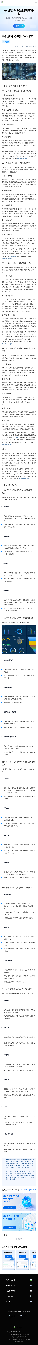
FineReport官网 (22, 158)
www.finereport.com (28, 1190)
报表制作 (13, 256)
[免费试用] (19, 639)
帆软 (17, 437)
